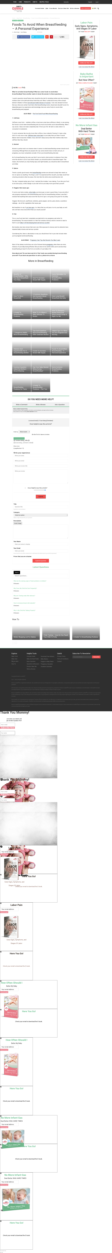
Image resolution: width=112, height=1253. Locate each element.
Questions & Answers (33, 664)
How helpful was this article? (37, 488)
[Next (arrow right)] (2, 1252)
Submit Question (40, 561)
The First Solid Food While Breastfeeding (45, 113)
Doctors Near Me (63, 8)
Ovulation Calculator (46, 666)
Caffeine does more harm (35, 135)
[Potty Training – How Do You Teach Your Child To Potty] (56, 631)
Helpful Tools (44, 2)
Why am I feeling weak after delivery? (24, 595)
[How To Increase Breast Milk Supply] (40, 274)
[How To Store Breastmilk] (21, 292)
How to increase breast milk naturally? (24, 603)
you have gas (30, 207)
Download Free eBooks (47, 656)
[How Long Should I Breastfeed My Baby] (59, 292)
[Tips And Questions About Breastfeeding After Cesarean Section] (40, 328)
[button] (98, 9)
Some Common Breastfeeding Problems (57, 369)
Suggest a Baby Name (47, 661)
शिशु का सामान (14, 661)
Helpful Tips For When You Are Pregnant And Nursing (59, 332)
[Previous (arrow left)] (0, 1252)
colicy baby (32, 192)
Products (27, 2)
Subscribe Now (7, 728)
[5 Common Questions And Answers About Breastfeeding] (40, 292)
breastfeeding (37, 172)
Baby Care (14, 659)
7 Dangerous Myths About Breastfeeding (21, 333)
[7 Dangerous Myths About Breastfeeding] (21, 328)
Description (17, 521)
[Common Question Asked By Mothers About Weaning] (21, 365)
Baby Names (44, 659)
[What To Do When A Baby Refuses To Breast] (40, 310)
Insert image (17, 523)
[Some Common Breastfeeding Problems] (59, 365)
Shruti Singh (17, 32)
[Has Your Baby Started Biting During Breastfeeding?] (40, 365)
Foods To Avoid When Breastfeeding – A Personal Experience (59, 351)
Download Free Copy (86, 63)
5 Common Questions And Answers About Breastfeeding (40, 296)
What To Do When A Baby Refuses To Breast (39, 314)
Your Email (17, 548)
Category (17, 512)
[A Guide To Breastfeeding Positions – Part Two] (40, 383)
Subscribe (66, 2)
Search (17, 572)
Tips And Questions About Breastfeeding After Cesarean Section (41, 332)
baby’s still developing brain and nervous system (35, 223)
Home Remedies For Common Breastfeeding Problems (59, 277)
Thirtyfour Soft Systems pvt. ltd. (42, 699)
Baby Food (14, 20)
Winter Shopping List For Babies (25, 637)
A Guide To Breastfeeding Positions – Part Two (40, 387)
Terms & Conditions (62, 659)
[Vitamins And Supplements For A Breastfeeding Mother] (21, 347)
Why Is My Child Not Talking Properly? (24, 610)
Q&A (46, 8)
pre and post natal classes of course (39, 103)
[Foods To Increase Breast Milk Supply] (40, 347)
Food (14, 2)
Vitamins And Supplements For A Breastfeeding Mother (21, 351)
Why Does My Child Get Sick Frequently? (25, 588)
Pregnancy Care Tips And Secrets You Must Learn (45, 240)
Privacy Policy (61, 656)
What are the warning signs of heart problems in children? (30, 581)
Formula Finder (39, 8)
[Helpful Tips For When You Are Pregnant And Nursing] (59, 328)
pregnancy (50, 244)
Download (4, 854)
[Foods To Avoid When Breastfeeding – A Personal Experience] (59, 347)
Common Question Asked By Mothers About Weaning (20, 369)
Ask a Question (85, 8)
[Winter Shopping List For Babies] (26, 631)
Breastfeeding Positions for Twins (20, 388)
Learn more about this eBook (86, 67)
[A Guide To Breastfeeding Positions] (21, 310)
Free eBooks (53, 8)
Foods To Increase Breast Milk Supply (39, 352)
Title (15, 504)
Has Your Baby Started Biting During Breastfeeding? (40, 369)
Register (90, 2)
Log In (97, 2)
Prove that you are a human (22, 556)
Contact (59, 661)
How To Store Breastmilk (18, 297)
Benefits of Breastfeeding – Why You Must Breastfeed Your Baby (21, 277)
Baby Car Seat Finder (33, 659)
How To (35, 2)
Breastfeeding (20, 20)
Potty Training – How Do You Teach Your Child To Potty (56, 636)
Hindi (19, 88)
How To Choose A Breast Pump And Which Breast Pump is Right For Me (59, 313)
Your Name (17, 541)
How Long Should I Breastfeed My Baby (59, 297)
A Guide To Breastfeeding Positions (18, 314)
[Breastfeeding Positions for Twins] (21, 383)
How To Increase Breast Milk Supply (39, 279)
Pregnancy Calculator (47, 664)
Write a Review (74, 8)
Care (20, 2)
